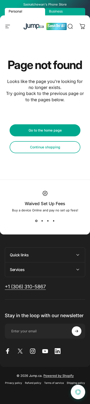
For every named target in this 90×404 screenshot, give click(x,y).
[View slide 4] (54, 221)
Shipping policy (76, 383)
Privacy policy (13, 383)
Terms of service (54, 383)
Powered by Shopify (58, 376)
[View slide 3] (48, 221)
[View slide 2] (42, 221)
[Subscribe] (76, 331)
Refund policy (33, 383)
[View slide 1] (36, 221)
